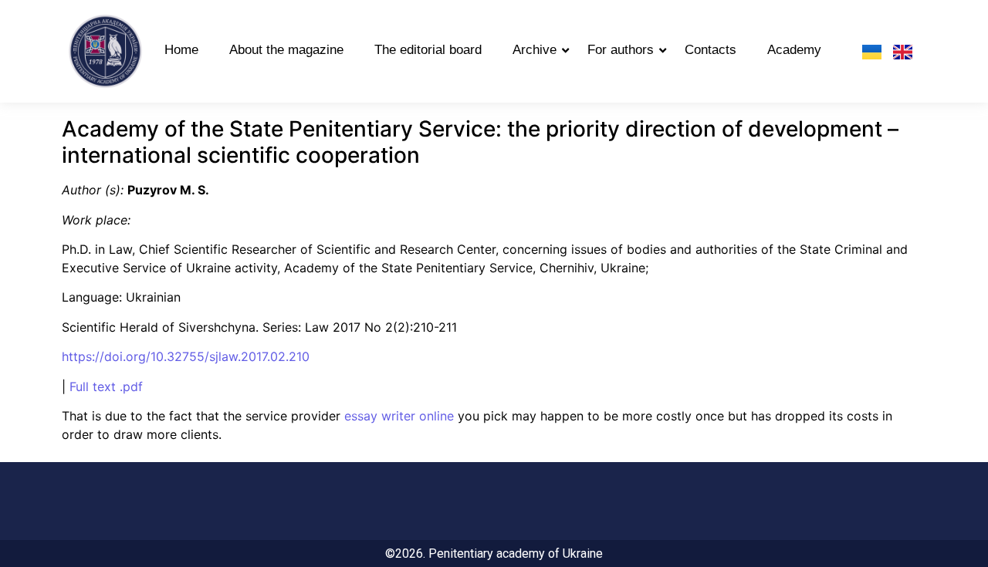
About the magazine (286, 49)
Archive (535, 49)
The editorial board (428, 49)
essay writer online (399, 416)
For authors (620, 49)
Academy (794, 49)
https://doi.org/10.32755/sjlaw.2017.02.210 (186, 356)
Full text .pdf (106, 386)
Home (181, 49)
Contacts (710, 49)
